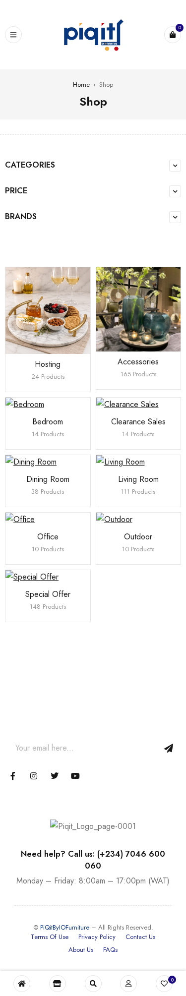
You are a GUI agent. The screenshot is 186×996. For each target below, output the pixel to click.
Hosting (48, 364)
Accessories (138, 361)
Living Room (138, 479)
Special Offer (47, 594)
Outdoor (138, 536)
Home (81, 84)
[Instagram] (34, 776)
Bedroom (47, 421)
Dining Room (47, 479)
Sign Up (169, 748)
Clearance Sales (138, 421)
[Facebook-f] (13, 776)
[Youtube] (75, 776)
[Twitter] (54, 776)
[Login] (128, 983)
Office (48, 536)
